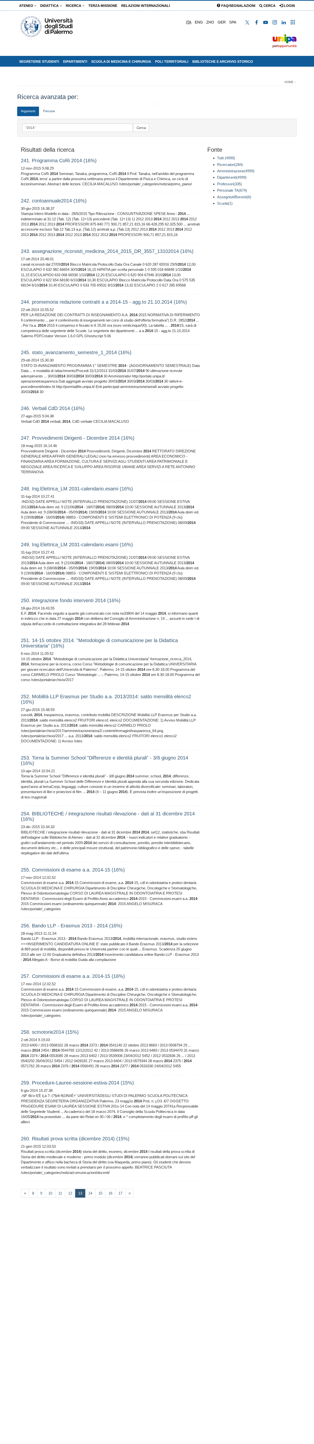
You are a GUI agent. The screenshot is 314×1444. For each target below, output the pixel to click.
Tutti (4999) (226, 158)
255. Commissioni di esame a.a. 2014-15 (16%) (73, 869)
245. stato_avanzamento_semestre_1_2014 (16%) (76, 352)
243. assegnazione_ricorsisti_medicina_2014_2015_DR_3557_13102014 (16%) (107, 251)
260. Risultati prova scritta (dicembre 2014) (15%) (75, 1138)
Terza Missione (102, 6)
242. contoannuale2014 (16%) (54, 200)
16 (110, 1193)
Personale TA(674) (232, 190)
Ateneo (26, 6)
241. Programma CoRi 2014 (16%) (59, 160)
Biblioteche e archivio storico (222, 61)
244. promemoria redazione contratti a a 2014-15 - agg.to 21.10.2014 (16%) (104, 302)
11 (60, 1193)
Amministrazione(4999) (235, 171)
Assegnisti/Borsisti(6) (234, 197)
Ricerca (74, 6)
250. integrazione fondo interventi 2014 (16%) (70, 600)
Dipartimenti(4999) (232, 177)
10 (50, 1193)
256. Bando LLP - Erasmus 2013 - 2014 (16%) (71, 925)
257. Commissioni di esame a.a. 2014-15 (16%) (73, 976)
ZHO (210, 22)
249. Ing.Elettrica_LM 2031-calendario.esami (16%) (77, 544)
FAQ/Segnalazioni (237, 6)
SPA (232, 22)
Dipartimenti (75, 61)
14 (90, 1193)
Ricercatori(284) (230, 164)
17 (120, 1193)
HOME (289, 82)
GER (222, 22)
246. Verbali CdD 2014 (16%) (53, 408)
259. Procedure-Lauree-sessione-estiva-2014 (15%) (77, 1082)
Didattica (50, 6)
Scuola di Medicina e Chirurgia (121, 61)
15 (100, 1193)
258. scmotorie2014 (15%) (50, 1032)
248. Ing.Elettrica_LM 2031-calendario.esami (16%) (77, 488)
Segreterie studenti (39, 61)
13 (81, 1193)
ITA (188, 22)
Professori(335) (229, 184)
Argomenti (28, 111)
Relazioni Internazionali (145, 6)
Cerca (268, 6)
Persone (49, 111)
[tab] (28, 111)
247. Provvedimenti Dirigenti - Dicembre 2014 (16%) (77, 438)
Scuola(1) (225, 203)
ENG (199, 22)
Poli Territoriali (171, 61)
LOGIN (289, 6)
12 (70, 1193)
